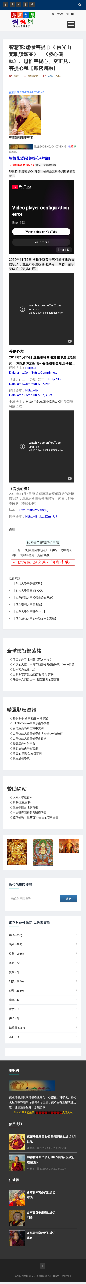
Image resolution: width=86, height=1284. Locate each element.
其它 (14, 1036)
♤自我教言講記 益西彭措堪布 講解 (32, 674)
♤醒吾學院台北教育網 (24, 807)
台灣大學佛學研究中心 (30, 611)
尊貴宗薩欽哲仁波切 (42, 1232)
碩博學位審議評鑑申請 (43, 542)
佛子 (14, 1018)
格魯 (16, 953)
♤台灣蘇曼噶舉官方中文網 (27, 728)
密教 (15, 1009)
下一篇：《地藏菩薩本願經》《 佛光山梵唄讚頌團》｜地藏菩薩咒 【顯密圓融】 (42, 553)
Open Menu (71, 24)
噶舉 (15, 944)
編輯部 (17, 1027)
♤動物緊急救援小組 (22, 669)
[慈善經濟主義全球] (32, 4)
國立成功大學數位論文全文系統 (35, 618)
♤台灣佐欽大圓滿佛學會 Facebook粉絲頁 (36, 733)
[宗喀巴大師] (69, 846)
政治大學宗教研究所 (28, 583)
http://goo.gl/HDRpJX (43, 401)
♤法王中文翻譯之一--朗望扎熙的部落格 (35, 679)
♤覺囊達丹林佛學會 (22, 743)
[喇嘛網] (25, 4)
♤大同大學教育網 (21, 797)
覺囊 (14, 972)
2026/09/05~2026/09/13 (52, 1148)
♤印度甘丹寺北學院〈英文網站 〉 (31, 659)
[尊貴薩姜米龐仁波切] (17, 1218)
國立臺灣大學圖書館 (28, 604)
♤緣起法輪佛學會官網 (24, 748)
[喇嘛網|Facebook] (5, 4)
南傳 (15, 999)
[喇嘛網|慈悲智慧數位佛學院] (12, 4)
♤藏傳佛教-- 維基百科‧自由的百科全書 (34, 817)
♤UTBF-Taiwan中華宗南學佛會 (29, 723)
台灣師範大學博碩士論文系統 (34, 597)
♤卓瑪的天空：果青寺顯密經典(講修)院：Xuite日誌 (42, 664)
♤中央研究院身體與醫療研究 (28, 812)
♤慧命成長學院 (20, 758)
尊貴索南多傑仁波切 (42, 1192)
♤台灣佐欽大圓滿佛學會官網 (28, 738)
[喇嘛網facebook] (42, 1266)
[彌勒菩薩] (43, 852)
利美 (16, 981)
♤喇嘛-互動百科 (20, 802)
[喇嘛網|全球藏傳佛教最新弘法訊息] (18, 4)
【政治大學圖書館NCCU (28, 590)
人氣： (54, 75)
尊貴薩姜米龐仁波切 (42, 1212)
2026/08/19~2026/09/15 (52, 1168)
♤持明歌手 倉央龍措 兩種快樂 (29, 718)
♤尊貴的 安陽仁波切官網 (26, 753)
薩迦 (15, 962)
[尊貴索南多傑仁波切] (17, 1197)
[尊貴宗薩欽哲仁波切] (17, 1238)
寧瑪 (15, 935)
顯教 (16, 990)
